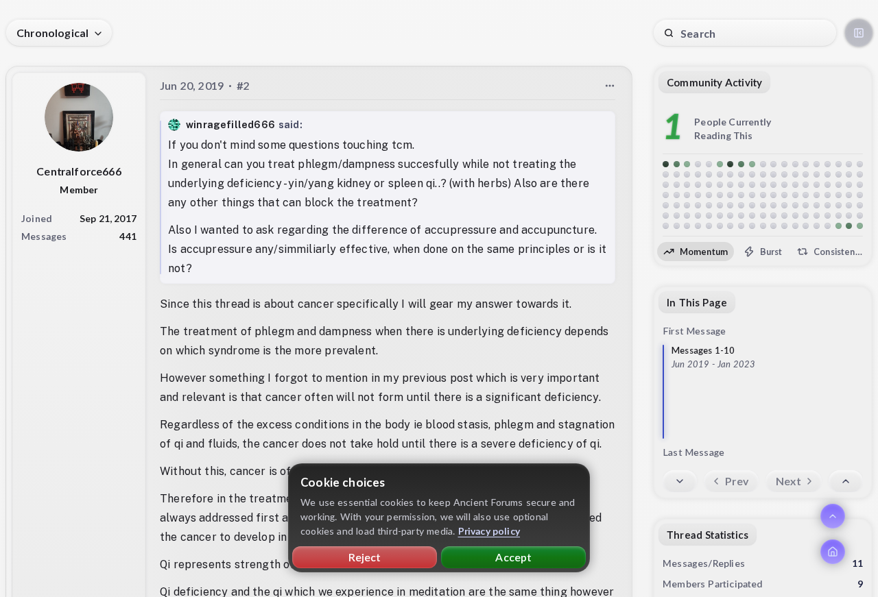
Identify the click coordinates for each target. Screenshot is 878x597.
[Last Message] (680, 481)
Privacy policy (489, 531)
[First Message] (846, 481)
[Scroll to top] (832, 516)
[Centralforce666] (79, 117)
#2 (243, 85)
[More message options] (610, 86)
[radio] (695, 251)
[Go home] (832, 551)
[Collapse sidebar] (859, 33)
